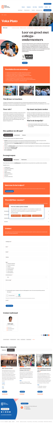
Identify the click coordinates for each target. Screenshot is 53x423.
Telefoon (7, 257)
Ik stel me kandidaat (9, 191)
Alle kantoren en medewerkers (6, 414)
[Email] (48, 335)
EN (1, 421)
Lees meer (5, 392)
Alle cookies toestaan (16, 215)
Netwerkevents (27, 10)
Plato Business (24, 159)
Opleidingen (20, 10)
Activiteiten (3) (10, 350)
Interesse (22, 393)
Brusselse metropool (11, 265)
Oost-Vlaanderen (10, 269)
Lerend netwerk (17, 135)
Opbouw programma (8, 135)
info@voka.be (28, 408)
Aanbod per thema (39, 10)
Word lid (13, 421)
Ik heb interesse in (9, 274)
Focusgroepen (36, 27)
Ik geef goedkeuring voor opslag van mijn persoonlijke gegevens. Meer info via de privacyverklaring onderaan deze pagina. (26, 291)
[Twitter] (45, 335)
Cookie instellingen (40, 421)
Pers (3, 421)
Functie (7, 300)
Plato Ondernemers (7, 159)
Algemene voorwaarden (23, 421)
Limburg (8, 266)
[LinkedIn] (47, 335)
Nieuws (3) (4, 350)
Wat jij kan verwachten (23, 27)
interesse (25, 62)
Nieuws (23, 7)
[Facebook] (43, 335)
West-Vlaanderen (10, 272)
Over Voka (35, 7)
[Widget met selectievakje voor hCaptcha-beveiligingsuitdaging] (13, 295)
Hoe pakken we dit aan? (30, 27)
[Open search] (50, 7)
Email (7, 246)
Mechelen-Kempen (10, 268)
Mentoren (24, 135)
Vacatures (29, 7)
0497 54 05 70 (9, 327)
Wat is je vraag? (8, 280)
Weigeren (26, 215)
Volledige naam (8, 241)
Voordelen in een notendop (15, 27)
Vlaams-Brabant (10, 271)
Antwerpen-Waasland (11, 263)
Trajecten (33, 10)
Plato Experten (16, 159)
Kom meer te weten (14, 212)
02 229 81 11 (28, 407)
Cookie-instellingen (37, 215)
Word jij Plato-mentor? (42, 27)
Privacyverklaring (29, 421)
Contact (47, 27)
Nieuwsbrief (6, 421)
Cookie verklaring (35, 421)
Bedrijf (7, 251)
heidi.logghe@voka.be (11, 328)
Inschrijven (5, 393)
